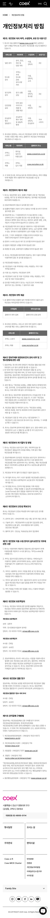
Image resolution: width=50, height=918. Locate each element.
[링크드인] (31, 899)
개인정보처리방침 (33, 867)
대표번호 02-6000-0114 (16, 815)
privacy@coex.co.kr (31, 631)
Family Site (10, 888)
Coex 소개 (8, 859)
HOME (5, 15)
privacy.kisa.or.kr (12, 746)
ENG (40, 4)
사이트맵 (30, 875)
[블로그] (38, 899)
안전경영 (30, 859)
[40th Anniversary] (11, 4)
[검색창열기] (45, 3)
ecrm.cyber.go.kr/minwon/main (18, 758)
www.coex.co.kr (26, 43)
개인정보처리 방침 (18, 15)
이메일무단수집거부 (34, 871)
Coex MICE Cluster (13, 863)
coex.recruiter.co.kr (35, 164)
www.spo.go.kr (31, 751)
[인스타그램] (12, 899)
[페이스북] (25, 899)
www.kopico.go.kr (12, 738)
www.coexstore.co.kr (36, 154)
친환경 (29, 863)
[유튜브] (19, 899)
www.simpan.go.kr (38, 778)
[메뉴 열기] (4, 3)
